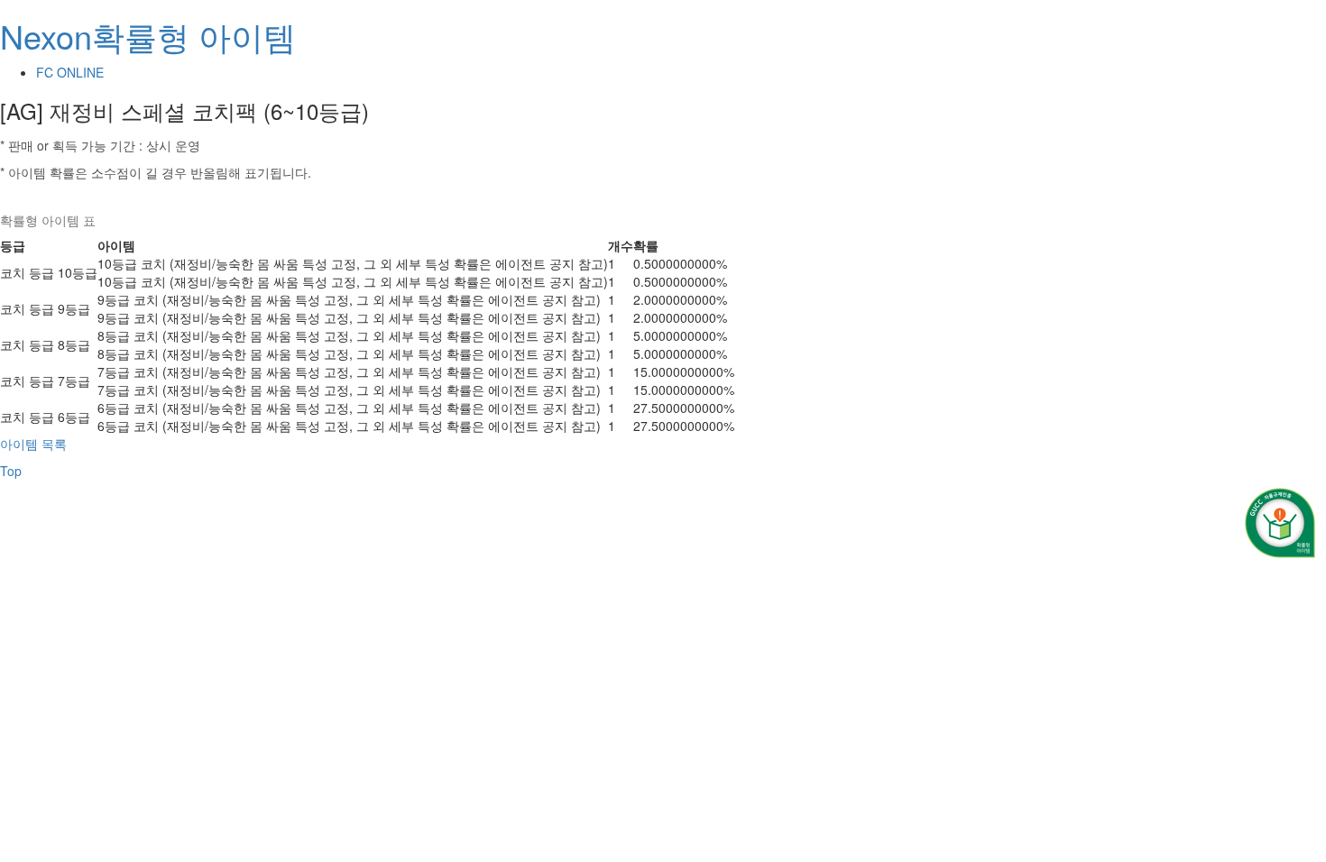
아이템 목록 (33, 444)
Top (11, 471)
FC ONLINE (70, 72)
